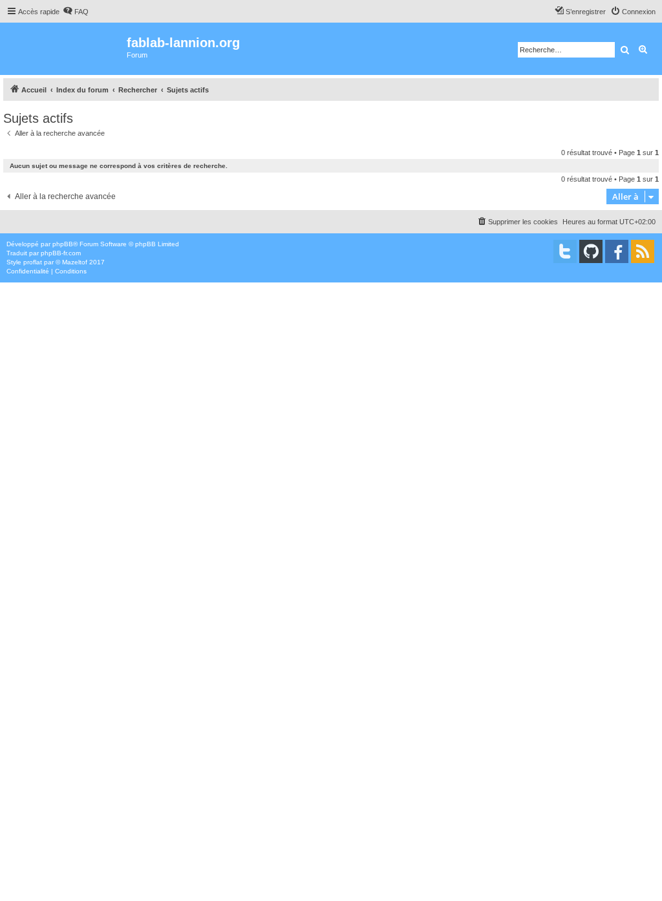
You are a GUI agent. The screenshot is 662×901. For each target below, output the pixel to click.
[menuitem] (76, 11)
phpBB (62, 244)
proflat (32, 262)
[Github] (591, 251)
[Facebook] (616, 251)
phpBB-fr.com (61, 253)
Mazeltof (74, 262)
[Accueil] (65, 49)
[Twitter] (565, 251)
